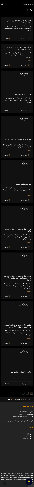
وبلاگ (27, 433)
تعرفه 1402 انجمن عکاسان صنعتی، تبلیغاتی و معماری (19, 48)
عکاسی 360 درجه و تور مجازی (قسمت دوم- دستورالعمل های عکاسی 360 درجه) (17, 278)
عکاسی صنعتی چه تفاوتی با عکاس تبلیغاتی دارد (19, 21)
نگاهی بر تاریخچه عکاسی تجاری (20, 372)
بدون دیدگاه (24, 39)
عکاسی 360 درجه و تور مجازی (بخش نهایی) (18, 230)
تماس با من (26, 439)
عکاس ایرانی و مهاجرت (23, 94)
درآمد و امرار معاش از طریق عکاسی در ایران (18, 140)
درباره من (26, 437)
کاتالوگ (27, 435)
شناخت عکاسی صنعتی (23, 184)
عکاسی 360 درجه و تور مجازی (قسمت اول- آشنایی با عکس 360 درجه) (17, 326)
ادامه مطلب (29, 33)
